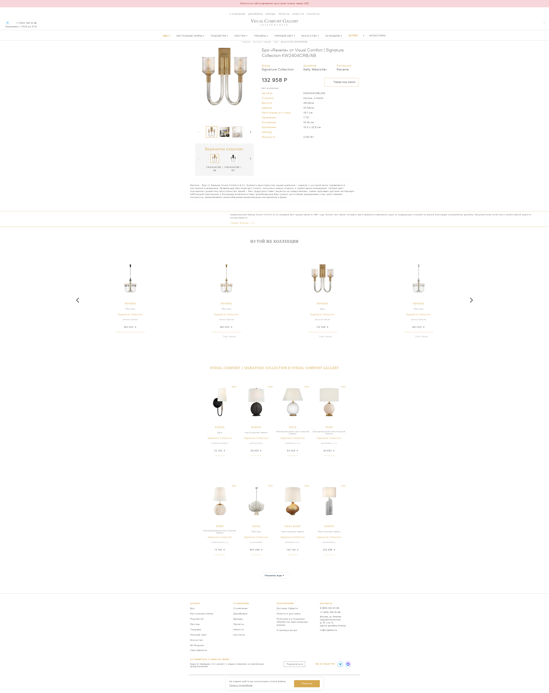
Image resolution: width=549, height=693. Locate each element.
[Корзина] (541, 24)
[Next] (250, 132)
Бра (166, 35)
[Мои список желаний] (534, 24)
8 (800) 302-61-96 (329, 608)
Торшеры (261, 35)
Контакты (313, 14)
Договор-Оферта (287, 609)
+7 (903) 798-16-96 (21, 25)
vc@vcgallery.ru (328, 630)
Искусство (310, 35)
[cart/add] (133, 336)
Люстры (240, 35)
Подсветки (219, 35)
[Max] (347, 664)
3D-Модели (333, 35)
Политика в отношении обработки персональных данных (292, 622)
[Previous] (78, 300)
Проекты (284, 14)
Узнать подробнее (240, 686)
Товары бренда (239, 223)
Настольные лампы (190, 35)
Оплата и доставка (289, 614)
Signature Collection (278, 69)
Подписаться (295, 664)
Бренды (270, 14)
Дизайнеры (255, 14)
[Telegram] (7, 22)
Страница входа (287, 630)
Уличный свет (284, 35)
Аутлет (353, 36)
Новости (298, 14)
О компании (237, 14)
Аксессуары (377, 36)
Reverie (343, 69)
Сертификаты (198, 650)
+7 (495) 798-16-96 (330, 612)
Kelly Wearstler (315, 69)
